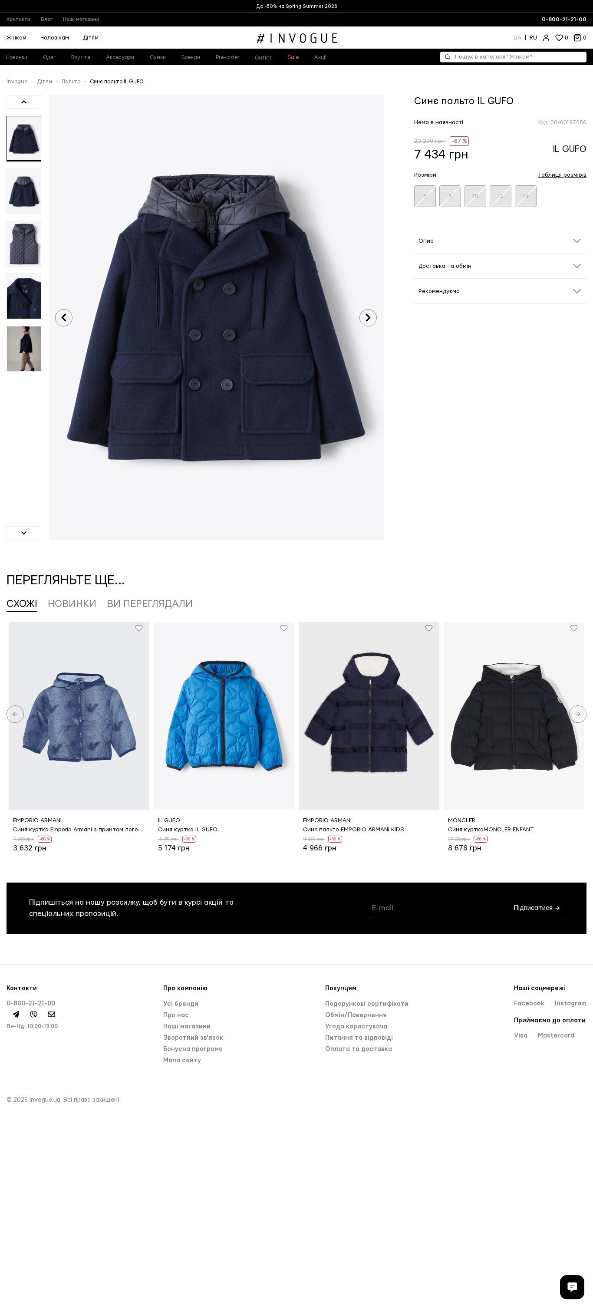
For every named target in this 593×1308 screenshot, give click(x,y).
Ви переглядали (150, 604)
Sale (293, 57)
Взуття (80, 57)
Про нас (176, 1015)
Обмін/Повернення (356, 1015)
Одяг (49, 57)
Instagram (570, 1004)
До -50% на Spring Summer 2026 (296, 6)
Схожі (22, 604)
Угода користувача (356, 1027)
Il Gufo (569, 149)
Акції (320, 57)
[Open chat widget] (572, 1287)
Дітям (91, 38)
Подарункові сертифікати (367, 1004)
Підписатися (534, 908)
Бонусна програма (193, 1049)
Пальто (71, 81)
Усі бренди (180, 1004)
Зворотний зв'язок (193, 1038)
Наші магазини (81, 19)
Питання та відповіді (359, 1038)
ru (533, 38)
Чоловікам (54, 38)
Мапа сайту (182, 1061)
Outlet (263, 57)
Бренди (190, 57)
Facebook (530, 1004)
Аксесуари (120, 57)
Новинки (72, 604)
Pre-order (227, 57)
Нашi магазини (187, 1027)
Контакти (18, 19)
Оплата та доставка (358, 1049)
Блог (47, 19)
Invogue (17, 81)
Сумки (158, 57)
